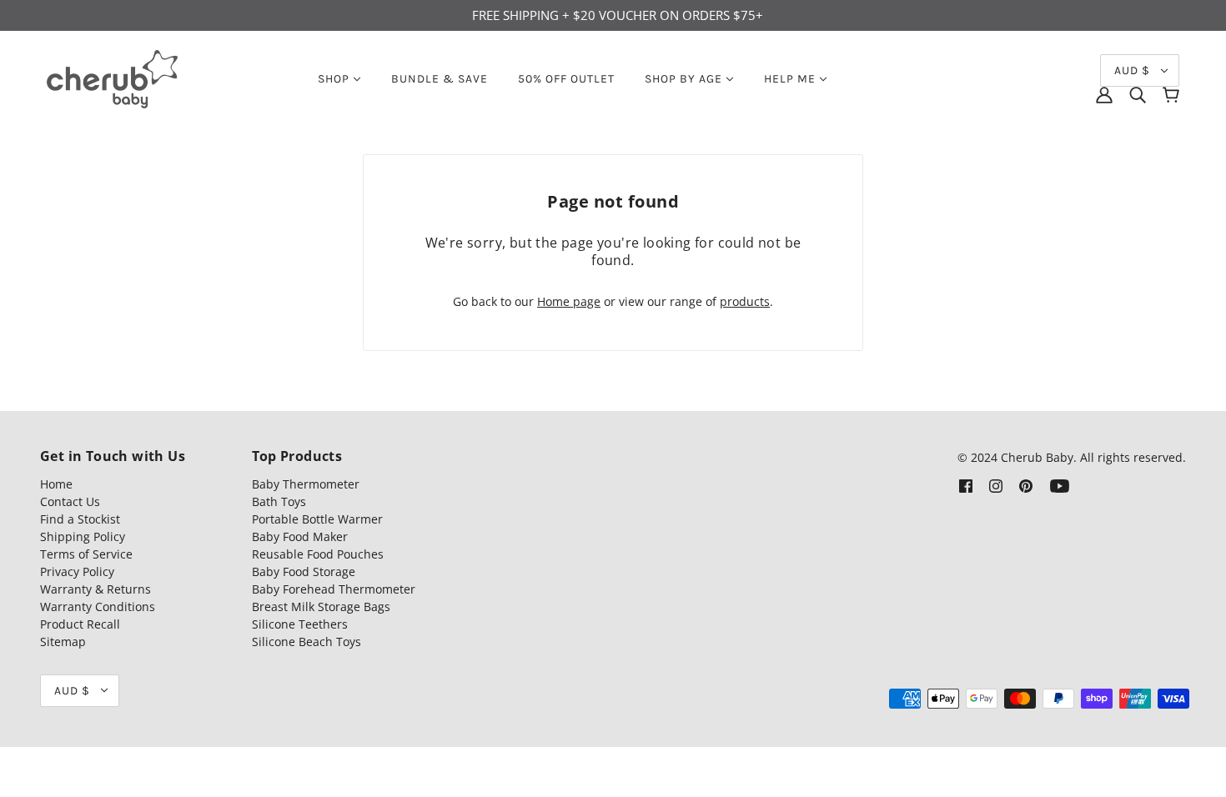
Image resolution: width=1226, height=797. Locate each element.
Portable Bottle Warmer (317, 519)
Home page (568, 301)
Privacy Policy (77, 571)
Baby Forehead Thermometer (333, 589)
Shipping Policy (82, 536)
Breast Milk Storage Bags (321, 606)
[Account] (1104, 95)
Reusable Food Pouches (318, 554)
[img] (1137, 95)
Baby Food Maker (300, 536)
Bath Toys (279, 501)
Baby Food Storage (303, 571)
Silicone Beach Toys (306, 641)
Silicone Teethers (300, 624)
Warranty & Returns (95, 589)
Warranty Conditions (97, 606)
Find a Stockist (80, 519)
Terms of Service (86, 554)
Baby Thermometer (305, 484)
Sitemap (63, 641)
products (745, 301)
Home (56, 484)
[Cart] (1171, 95)
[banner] (112, 77)
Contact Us (70, 501)
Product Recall (80, 624)
